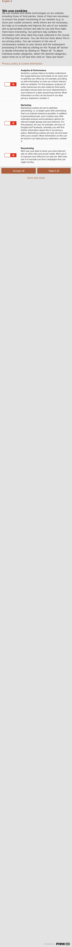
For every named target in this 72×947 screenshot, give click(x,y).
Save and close (36, 177)
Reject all (54, 170)
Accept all (18, 170)
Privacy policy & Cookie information (22, 63)
